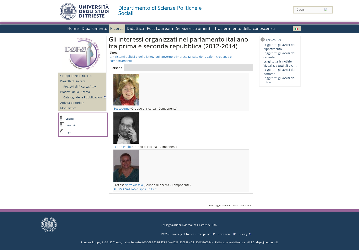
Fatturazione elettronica (230, 242)
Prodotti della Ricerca (75, 92)
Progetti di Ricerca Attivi (80, 86)
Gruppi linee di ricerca (76, 76)
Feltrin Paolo (122, 147)
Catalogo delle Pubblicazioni (83, 97)
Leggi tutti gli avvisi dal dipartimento (279, 47)
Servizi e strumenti (193, 28)
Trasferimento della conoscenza (244, 28)
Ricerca (117, 28)
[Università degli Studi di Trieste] (84, 19)
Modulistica (68, 108)
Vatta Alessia (134, 185)
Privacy (243, 234)
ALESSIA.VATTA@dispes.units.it (134, 189)
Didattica (135, 28)
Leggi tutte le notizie (277, 61)
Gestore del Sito (207, 225)
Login (68, 132)
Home (73, 28)
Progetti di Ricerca (73, 81)
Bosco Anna (121, 108)
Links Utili (70, 125)
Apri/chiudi (273, 40)
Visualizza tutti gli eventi (280, 65)
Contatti (69, 118)
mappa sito (204, 234)
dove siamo (225, 234)
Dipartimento (94, 28)
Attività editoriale (72, 103)
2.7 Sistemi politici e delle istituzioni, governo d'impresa (148, 57)
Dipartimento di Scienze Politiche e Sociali (160, 10)
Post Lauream (160, 28)
